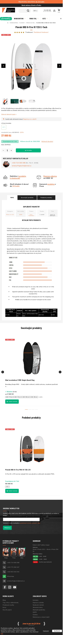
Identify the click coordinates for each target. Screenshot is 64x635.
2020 (20, 214)
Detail (12, 401)
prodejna (51, 184)
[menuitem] (6, 18)
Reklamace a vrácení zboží (41, 617)
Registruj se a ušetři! (29, 119)
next (60, 372)
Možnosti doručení (47, 141)
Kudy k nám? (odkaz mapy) (41, 545)
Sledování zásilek (38, 605)
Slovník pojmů (7, 610)
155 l (7, 486)
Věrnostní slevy (38, 607)
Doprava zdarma (50, 176)
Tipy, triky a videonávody (10, 603)
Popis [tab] (12, 197)
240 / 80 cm (26, 397)
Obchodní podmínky (39, 610)
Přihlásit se (7, 528)
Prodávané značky (8, 605)
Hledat (28, 11)
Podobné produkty (46, 198)
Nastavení (46, 631)
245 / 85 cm (34, 397)
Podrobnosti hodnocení (41, 32)
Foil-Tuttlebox (31, 215)
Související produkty (27, 198)
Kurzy (4, 607)
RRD (31, 30)
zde (2, 634)
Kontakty (35, 600)
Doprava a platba (38, 603)
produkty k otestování (18, 177)
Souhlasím (57, 631)
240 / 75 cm (17, 397)
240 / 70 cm (9, 397)
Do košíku (29, 150)
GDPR (35, 612)
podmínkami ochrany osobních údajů (30, 523)
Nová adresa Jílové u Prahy (31, 5)
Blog (4, 600)
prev (2, 372)
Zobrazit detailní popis (8, 114)
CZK (35, 10)
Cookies (35, 615)
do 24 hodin (40, 2)
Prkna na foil (10, 214)
